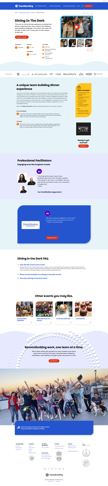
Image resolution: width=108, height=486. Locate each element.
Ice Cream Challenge (63, 318)
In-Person (33, 12)
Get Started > (54, 361)
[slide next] (91, 50)
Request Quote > (52, 238)
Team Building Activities (24, 12)
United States (32, 447)
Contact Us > (89, 6)
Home (16, 12)
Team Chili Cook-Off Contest (43, 319)
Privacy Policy (51, 481)
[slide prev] (88, 50)
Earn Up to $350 (45, 447)
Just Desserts (80, 318)
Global (30, 451)
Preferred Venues (33, 453)
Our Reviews (19, 449)
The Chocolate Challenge (22, 319)
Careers (18, 445)
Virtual (30, 445)
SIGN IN (104, 1)
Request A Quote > (21, 37)
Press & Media (19, 447)
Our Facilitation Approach (50, 192)
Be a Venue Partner (46, 455)
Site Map (58, 481)
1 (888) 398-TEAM (72, 445)
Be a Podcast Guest (59, 448)
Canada (31, 449)
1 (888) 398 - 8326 (72, 447)
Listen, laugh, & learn (60, 446)
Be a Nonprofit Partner (47, 456)
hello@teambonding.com (73, 451)
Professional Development (69, 6)
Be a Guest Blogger (46, 458)
